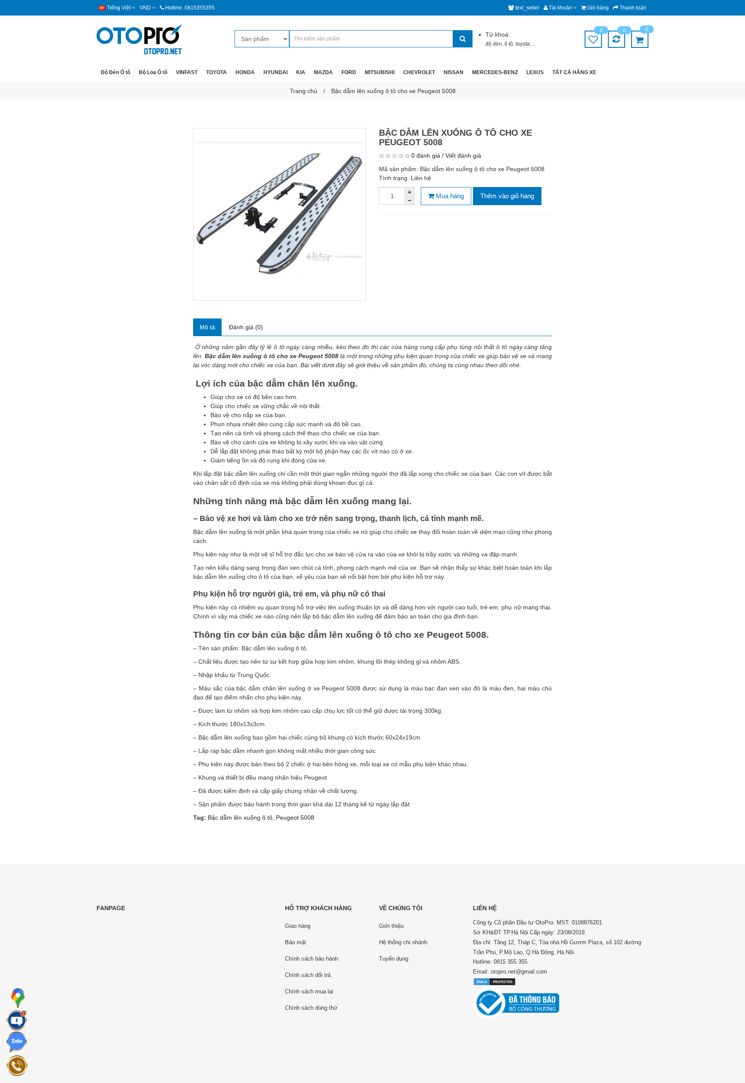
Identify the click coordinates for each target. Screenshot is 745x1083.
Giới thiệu (391, 926)
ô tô (508, 44)
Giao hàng (297, 926)
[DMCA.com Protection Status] (494, 981)
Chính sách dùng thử (311, 1008)
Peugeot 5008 (295, 817)
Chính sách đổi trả (308, 975)
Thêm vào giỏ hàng (507, 196)
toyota (523, 44)
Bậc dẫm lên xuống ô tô (240, 817)
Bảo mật (295, 942)
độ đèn (493, 44)
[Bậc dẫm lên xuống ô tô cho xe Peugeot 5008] (279, 214)
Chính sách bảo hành (311, 958)
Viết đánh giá (463, 155)
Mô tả (207, 327)
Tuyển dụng (393, 958)
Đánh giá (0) (246, 327)
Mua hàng (449, 196)
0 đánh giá (425, 155)
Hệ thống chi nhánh (403, 942)
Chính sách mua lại (309, 991)
